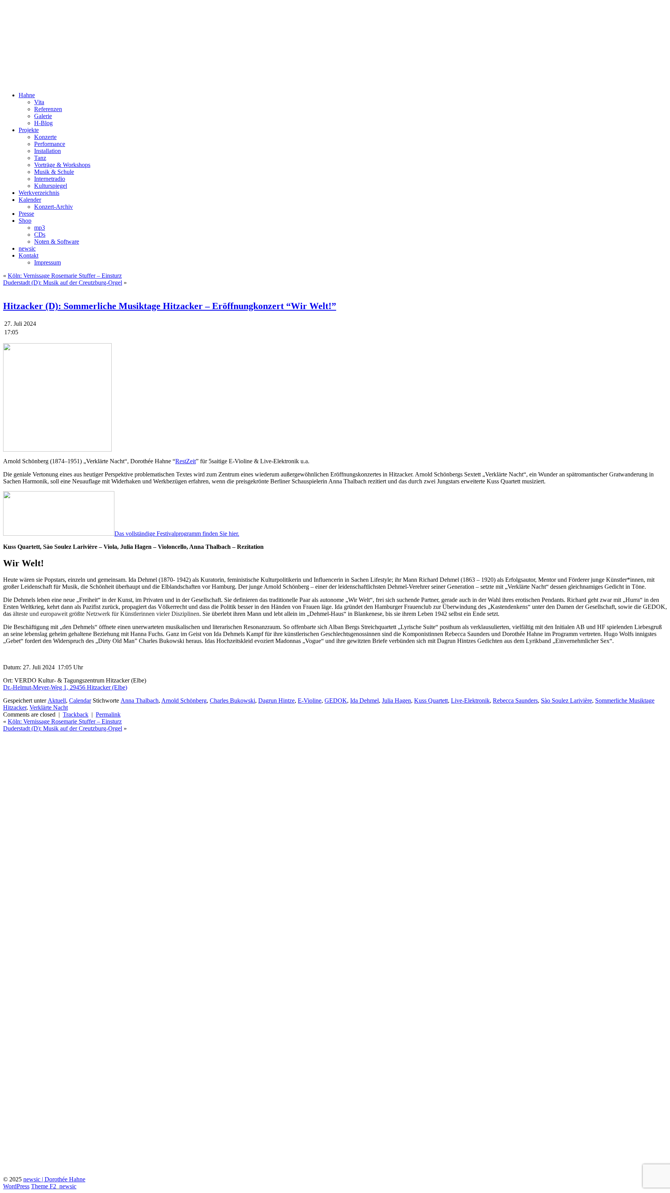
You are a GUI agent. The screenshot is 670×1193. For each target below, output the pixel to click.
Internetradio (49, 178)
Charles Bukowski (232, 700)
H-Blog (43, 123)
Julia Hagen (396, 700)
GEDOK (336, 700)
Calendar (80, 700)
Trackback (75, 714)
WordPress (16, 1186)
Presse (26, 213)
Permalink (108, 714)
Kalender (30, 199)
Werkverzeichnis (39, 192)
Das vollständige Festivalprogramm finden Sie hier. (176, 533)
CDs (39, 234)
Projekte (29, 130)
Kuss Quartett (431, 700)
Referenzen (48, 109)
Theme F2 (43, 1186)
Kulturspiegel (50, 185)
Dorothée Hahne (46, 15)
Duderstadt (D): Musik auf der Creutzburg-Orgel (62, 282)
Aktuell (57, 700)
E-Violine (309, 700)
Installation (47, 151)
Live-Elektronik (470, 700)
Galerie (43, 116)
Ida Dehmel (364, 700)
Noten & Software (56, 241)
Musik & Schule (54, 171)
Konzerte (45, 137)
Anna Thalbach (140, 700)
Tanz (40, 158)
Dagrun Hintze (276, 700)
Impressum (47, 262)
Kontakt (28, 255)
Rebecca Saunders (515, 700)
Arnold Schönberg (184, 700)
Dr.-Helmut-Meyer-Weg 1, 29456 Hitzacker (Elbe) (65, 687)
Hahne (27, 95)
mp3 (39, 227)
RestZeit (185, 461)
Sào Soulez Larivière (566, 700)
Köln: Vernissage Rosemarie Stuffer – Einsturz (65, 275)
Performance (49, 144)
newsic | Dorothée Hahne (54, 1179)
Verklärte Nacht (48, 707)
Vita (39, 102)
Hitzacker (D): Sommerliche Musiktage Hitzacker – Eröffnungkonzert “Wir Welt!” (169, 306)
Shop (25, 220)
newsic (27, 248)
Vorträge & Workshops (62, 165)
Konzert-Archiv (53, 206)
